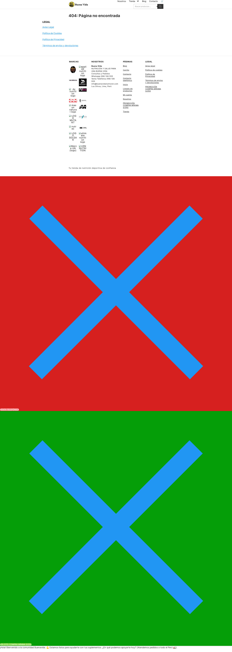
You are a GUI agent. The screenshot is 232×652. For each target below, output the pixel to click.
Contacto (153, 1)
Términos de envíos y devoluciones (60, 45)
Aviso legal (150, 66)
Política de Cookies (52, 33)
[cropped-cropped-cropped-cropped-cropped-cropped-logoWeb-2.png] (78, 4)
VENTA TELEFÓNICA (9, 409)
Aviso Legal (48, 27)
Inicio (125, 84)
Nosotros (121, 1)
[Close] (116, 292)
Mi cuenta (127, 95)
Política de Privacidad (53, 39)
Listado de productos (128, 90)
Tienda (132, 1)
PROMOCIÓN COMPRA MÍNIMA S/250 (131, 105)
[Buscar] (160, 6)
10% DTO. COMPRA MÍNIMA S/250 (16, 644)
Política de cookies (153, 70)
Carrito (126, 70)
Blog (144, 1)
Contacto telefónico (127, 79)
